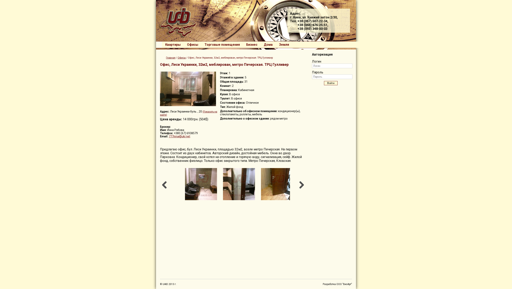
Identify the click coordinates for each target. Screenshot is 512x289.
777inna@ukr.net (179, 136)
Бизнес (251, 45)
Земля (284, 45)
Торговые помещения (222, 45)
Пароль (317, 72)
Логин (316, 61)
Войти (330, 83)
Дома (268, 45)
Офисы (192, 45)
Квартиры (173, 45)
